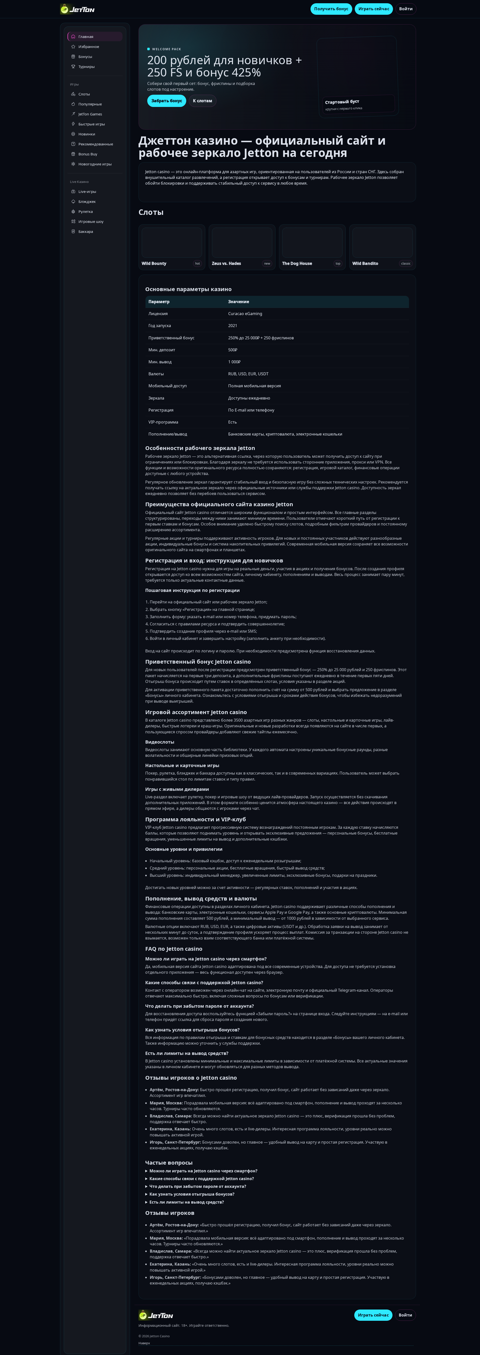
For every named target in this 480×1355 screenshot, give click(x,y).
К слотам (202, 100)
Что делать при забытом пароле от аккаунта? (198, 1186)
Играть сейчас (373, 8)
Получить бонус (331, 8)
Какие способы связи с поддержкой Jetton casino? (202, 1178)
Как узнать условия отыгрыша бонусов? (192, 1194)
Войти (406, 8)
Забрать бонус (167, 100)
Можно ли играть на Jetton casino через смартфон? (204, 1171)
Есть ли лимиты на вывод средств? (187, 1202)
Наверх (144, 1343)
